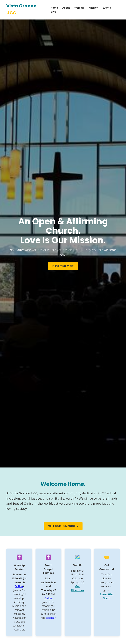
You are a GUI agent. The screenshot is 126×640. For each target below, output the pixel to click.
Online (19, 586)
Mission (93, 7)
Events (107, 7)
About (66, 7)
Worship (79, 7)
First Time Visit (63, 266)
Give (53, 11)
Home (54, 7)
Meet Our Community (63, 526)
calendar (51, 617)
